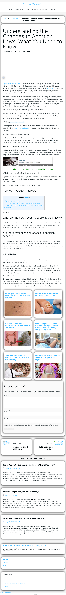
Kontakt (5, 562)
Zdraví (52, 9)
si (52, 140)
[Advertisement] (33, 65)
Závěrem (7, 208)
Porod (27, 9)
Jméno (7, 411)
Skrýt (27, 197)
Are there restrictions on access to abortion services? (25, 205)
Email (6, 586)
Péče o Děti (44, 9)
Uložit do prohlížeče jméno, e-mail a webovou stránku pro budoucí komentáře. (32, 425)
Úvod (10, 9)
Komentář (8, 395)
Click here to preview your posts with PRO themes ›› (33, 169)
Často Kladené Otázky (12, 201)
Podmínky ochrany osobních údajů (15, 584)
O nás (4, 565)
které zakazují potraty (17, 122)
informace (50, 88)
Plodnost (35, 9)
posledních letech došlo (12, 84)
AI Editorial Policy (5, 592)
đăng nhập (35, 594)
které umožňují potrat (22, 128)
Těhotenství (19, 9)
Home (5, 18)
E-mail (6, 418)
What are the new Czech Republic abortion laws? (23, 203)
